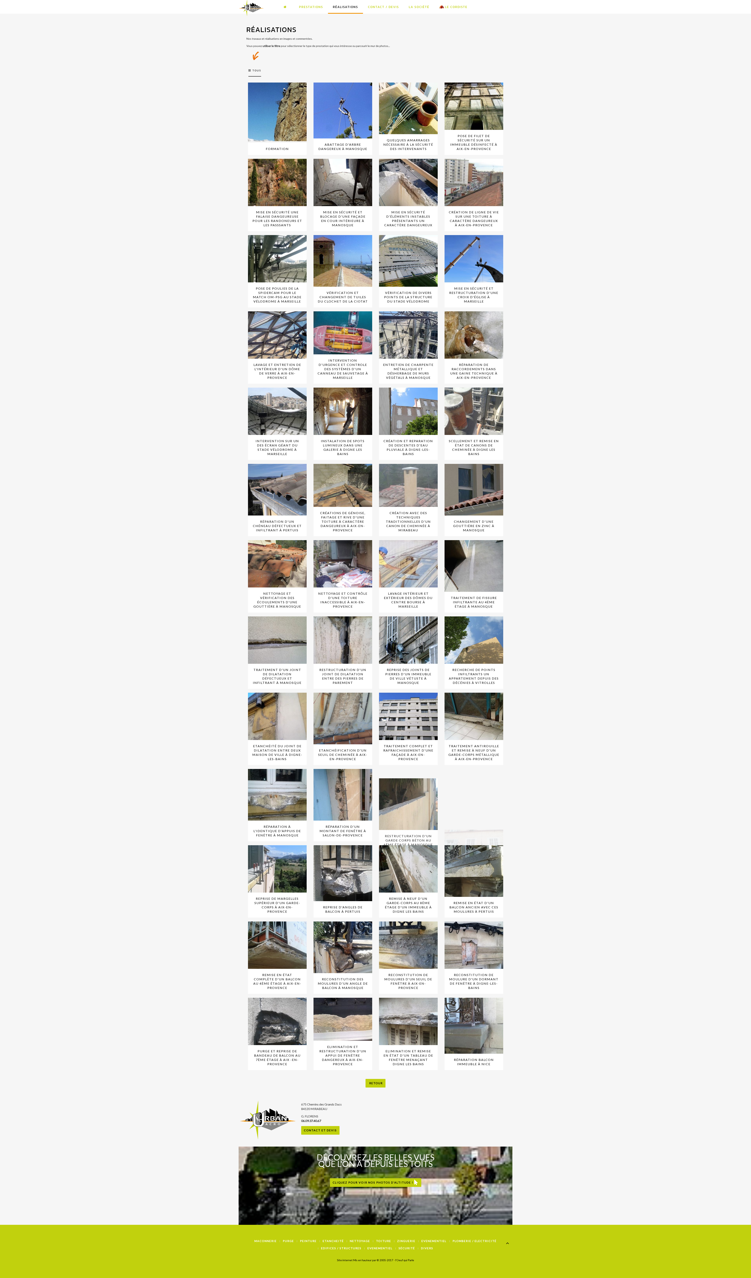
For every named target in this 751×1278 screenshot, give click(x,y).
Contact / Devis (383, 6)
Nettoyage (360, 1241)
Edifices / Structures (341, 1248)
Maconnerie (265, 1241)
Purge (288, 1241)
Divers (427, 1248)
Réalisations (345, 6)
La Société (419, 6)
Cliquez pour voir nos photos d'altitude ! (373, 1182)
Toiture (383, 1241)
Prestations (311, 6)
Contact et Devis (320, 1130)
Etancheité (333, 1241)
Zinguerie (406, 1241)
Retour (375, 1083)
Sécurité (407, 1248)
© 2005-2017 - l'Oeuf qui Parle (395, 1260)
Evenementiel (433, 1241)
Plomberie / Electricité (475, 1241)
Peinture (308, 1241)
